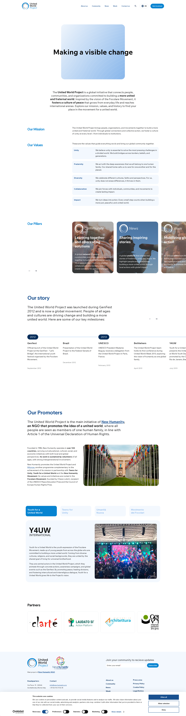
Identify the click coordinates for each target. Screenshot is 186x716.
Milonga (31, 467)
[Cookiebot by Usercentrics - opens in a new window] (18, 711)
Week (115, 6)
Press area (137, 680)
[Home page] (29, 6)
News (107, 6)
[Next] (36, 271)
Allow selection (164, 703)
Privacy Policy (138, 683)
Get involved (157, 6)
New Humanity (112, 422)
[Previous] (150, 319)
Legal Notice (138, 691)
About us (84, 6)
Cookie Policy (138, 687)
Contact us (126, 6)
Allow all (163, 697)
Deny (164, 710)
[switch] (66, 711)
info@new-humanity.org (58, 685)
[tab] (41, 511)
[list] (93, 622)
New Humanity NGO (46, 672)
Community (96, 6)
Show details (116, 712)
